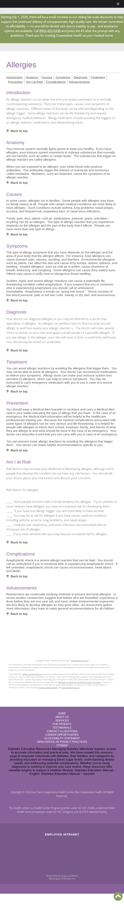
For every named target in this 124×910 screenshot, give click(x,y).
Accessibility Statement (62, 738)
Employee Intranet (62, 834)
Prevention (15, 82)
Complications (56, 82)
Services (62, 720)
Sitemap (62, 745)
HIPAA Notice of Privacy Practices (62, 742)
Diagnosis (81, 77)
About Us (62, 717)
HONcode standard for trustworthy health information (79, 682)
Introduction (14, 77)
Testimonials (62, 727)
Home (62, 713)
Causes (46, 77)
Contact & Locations (62, 731)
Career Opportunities (62, 734)
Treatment (98, 77)
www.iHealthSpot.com (80, 660)
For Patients (62, 724)
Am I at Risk (34, 82)
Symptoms (63, 77)
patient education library (32, 674)
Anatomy (32, 77)
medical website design (48, 687)
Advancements (79, 82)
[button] (118, 896)
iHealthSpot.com (68, 878)
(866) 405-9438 (50, 31)
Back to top (19, 131)
